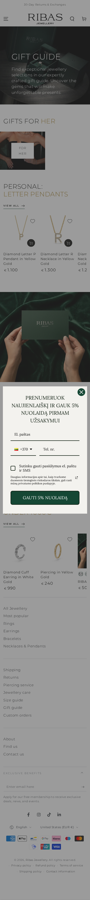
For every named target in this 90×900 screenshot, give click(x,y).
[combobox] (23, 449)
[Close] (81, 392)
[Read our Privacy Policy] (76, 477)
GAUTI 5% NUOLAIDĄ (45, 497)
